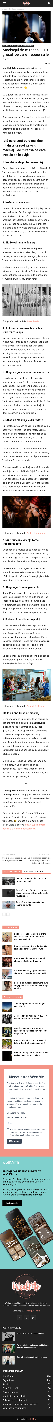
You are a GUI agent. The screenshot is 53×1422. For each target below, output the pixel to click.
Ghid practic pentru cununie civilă (30, 1333)
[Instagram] (26, 1317)
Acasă (4, 9)
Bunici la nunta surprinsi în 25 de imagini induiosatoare (14, 859)
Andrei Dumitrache (36, 533)
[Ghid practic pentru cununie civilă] (8, 1336)
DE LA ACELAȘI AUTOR (33, 872)
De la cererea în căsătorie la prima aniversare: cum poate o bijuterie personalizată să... (30, 936)
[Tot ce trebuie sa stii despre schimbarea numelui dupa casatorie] (8, 1348)
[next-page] (7, 914)
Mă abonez (14, 1141)
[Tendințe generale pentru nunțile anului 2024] (7, 1007)
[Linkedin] (33, 1317)
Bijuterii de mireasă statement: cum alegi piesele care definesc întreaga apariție (31, 985)
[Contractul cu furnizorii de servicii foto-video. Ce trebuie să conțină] (7, 1044)
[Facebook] (19, 1317)
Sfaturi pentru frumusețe (25, 45)
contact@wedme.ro (32, 1311)
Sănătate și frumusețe (16, 9)
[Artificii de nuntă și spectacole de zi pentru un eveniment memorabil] (7, 974)
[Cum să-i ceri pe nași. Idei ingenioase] (8, 1360)
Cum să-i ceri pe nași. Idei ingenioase (32, 1357)
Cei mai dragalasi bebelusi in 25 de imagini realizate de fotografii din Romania (39, 860)
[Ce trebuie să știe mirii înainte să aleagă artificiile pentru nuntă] (7, 962)
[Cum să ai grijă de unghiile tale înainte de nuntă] (8, 905)
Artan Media (33, 321)
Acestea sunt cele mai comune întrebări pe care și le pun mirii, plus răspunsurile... (30, 1031)
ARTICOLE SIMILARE (12, 872)
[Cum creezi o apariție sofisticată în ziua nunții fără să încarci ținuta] (7, 950)
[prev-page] (4, 914)
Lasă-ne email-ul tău (16, 1118)
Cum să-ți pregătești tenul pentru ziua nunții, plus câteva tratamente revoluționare (32, 893)
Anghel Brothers (35, 706)
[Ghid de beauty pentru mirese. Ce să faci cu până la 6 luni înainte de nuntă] (7, 1056)
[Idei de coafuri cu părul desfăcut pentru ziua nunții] (8, 881)
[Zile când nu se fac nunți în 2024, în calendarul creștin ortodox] (7, 1019)
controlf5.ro (32, 1419)
